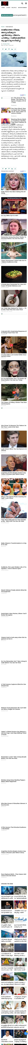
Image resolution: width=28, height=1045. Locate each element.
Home (3, 7)
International (9, 26)
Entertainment (22, 7)
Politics (14, 7)
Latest (8, 7)
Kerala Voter (6, 44)
